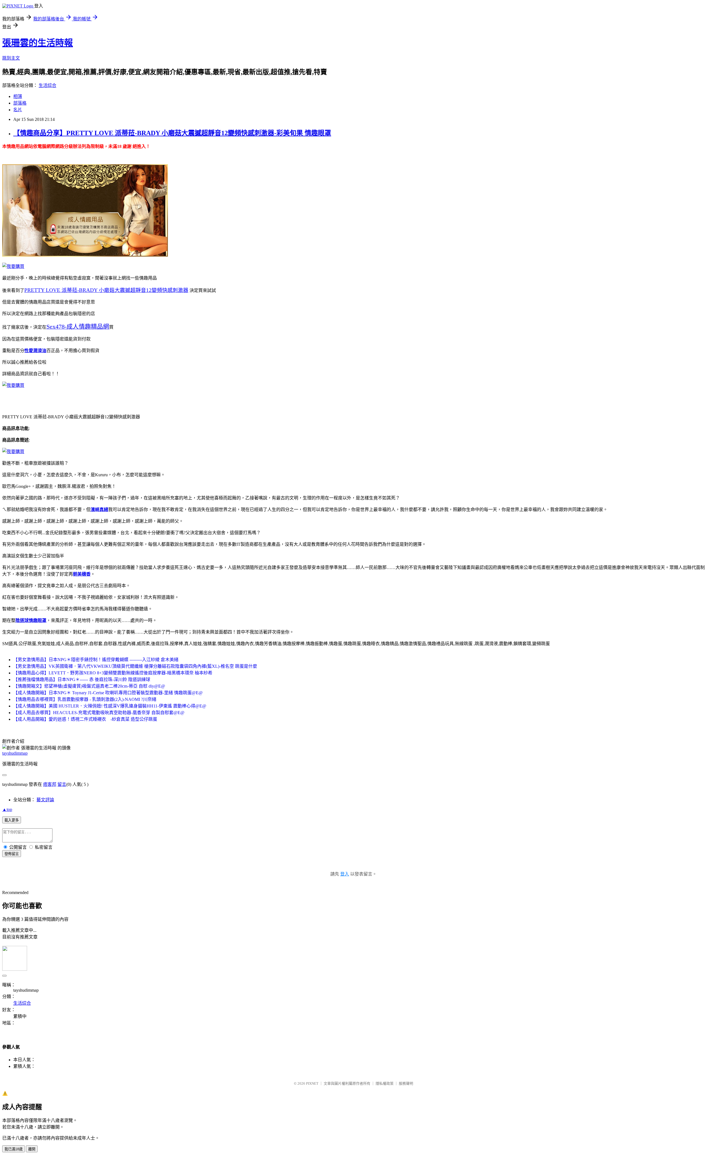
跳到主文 (11, 58)
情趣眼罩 (37, 620)
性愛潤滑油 (35, 350)
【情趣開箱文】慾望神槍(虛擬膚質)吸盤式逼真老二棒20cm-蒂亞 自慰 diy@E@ (89, 686)
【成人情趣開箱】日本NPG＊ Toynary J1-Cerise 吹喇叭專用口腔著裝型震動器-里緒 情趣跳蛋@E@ (108, 692)
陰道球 (22, 620)
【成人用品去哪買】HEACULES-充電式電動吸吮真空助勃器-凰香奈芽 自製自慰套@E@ (98, 712)
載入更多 (11, 820)
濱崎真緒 (99, 509)
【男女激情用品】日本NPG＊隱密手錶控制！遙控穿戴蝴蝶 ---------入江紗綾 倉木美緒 (95, 659)
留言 (61, 784)
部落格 (20, 103)
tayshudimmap (15, 753)
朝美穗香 (82, 574)
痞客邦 (49, 784)
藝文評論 (45, 799)
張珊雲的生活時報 (37, 43)
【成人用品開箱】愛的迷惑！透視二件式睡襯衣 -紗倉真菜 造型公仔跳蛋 (85, 719)
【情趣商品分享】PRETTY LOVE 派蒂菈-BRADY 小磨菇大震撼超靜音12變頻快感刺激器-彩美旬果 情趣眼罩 (172, 133)
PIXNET (312, 1083)
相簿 (17, 96)
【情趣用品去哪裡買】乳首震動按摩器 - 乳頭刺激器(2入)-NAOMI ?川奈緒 (84, 699)
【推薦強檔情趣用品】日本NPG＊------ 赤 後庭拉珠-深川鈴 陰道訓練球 (81, 679)
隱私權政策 (385, 1083)
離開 (31, 1149)
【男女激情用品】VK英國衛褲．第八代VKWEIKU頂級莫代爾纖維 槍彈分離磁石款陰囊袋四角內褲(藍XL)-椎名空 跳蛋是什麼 (135, 666)
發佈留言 (11, 854)
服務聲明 (406, 1083)
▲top (7, 809)
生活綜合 (47, 85)
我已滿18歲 (13, 1149)
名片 (17, 109)
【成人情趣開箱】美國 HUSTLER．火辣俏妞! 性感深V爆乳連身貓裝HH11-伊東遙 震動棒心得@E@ (109, 706)
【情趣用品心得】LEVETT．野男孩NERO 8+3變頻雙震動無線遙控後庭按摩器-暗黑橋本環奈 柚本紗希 (112, 673)
